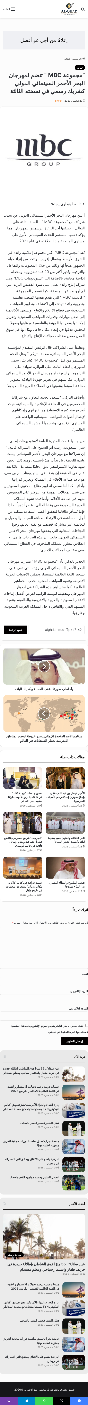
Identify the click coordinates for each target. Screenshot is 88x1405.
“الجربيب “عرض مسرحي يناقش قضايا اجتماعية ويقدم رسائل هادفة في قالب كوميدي (23, 841)
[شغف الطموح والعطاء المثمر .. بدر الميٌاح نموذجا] (65, 868)
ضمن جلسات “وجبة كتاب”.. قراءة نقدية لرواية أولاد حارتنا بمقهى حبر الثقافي (25, 796)
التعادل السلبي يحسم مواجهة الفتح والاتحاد (34, 1177)
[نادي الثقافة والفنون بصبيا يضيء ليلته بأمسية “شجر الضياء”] (65, 823)
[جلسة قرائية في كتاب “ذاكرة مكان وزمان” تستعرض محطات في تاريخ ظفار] (22, 868)
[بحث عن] (83, 10)
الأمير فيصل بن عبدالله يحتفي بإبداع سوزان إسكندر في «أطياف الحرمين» (65, 796)
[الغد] (69, 9)
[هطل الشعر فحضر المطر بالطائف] (73, 1128)
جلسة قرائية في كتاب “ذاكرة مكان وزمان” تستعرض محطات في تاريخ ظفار (24, 886)
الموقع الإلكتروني (78, 1008)
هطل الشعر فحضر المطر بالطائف (39, 1122)
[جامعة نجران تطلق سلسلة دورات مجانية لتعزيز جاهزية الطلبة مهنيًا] (73, 1146)
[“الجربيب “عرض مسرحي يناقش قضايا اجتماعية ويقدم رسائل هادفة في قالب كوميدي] (22, 823)
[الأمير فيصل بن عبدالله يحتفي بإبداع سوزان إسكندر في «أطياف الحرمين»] (65, 778)
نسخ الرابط (15, 629)
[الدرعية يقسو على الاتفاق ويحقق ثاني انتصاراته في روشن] (73, 1164)
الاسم (85, 973)
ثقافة (67, 58)
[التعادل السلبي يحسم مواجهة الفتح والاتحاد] (73, 1182)
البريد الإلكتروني (79, 991)
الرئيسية (77, 58)
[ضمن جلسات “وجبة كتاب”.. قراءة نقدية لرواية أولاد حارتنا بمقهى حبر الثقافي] (22, 778)
